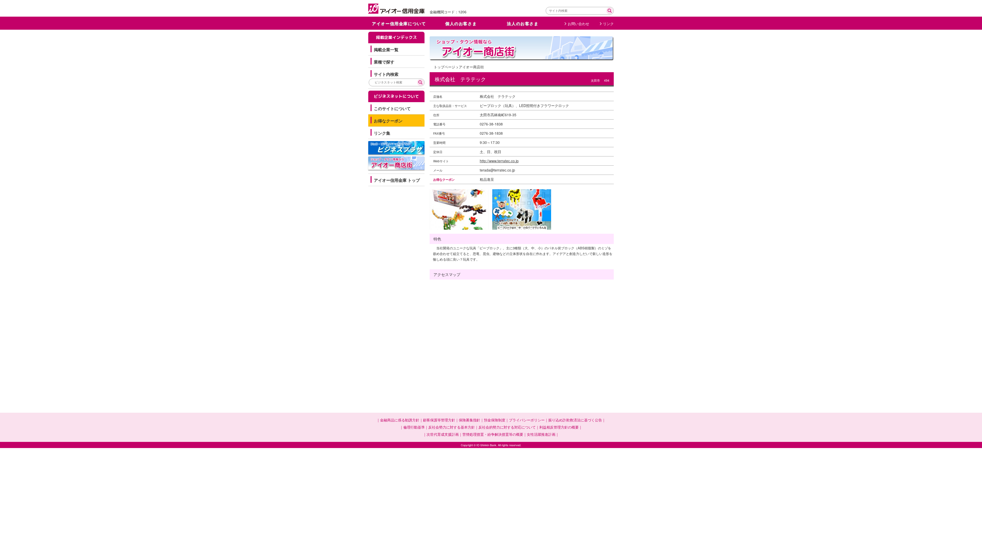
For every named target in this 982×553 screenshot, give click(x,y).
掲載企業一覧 (386, 49)
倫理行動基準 (414, 427)
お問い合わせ (578, 23)
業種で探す (384, 62)
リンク (608, 23)
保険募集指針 (469, 419)
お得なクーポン (388, 121)
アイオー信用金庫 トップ (397, 180)
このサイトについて (392, 108)
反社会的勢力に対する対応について (507, 427)
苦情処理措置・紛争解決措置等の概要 (492, 434)
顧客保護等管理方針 (439, 419)
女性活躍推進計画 (541, 434)
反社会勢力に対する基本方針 (451, 427)
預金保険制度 (494, 419)
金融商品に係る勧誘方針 (399, 419)
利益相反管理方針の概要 (559, 427)
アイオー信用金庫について (399, 23)
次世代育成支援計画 (443, 434)
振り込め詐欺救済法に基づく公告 (575, 419)
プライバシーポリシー (527, 419)
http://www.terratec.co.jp (499, 160)
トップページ (444, 66)
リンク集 (382, 133)
